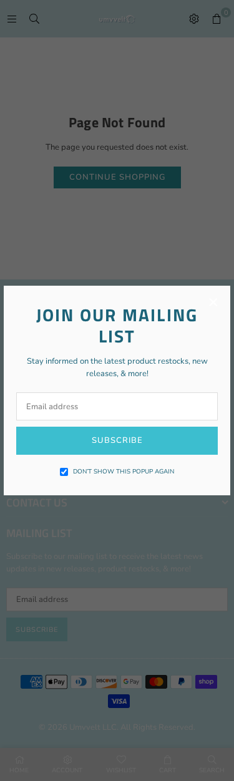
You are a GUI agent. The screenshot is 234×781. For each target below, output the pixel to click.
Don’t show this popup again (123, 471)
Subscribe (117, 440)
